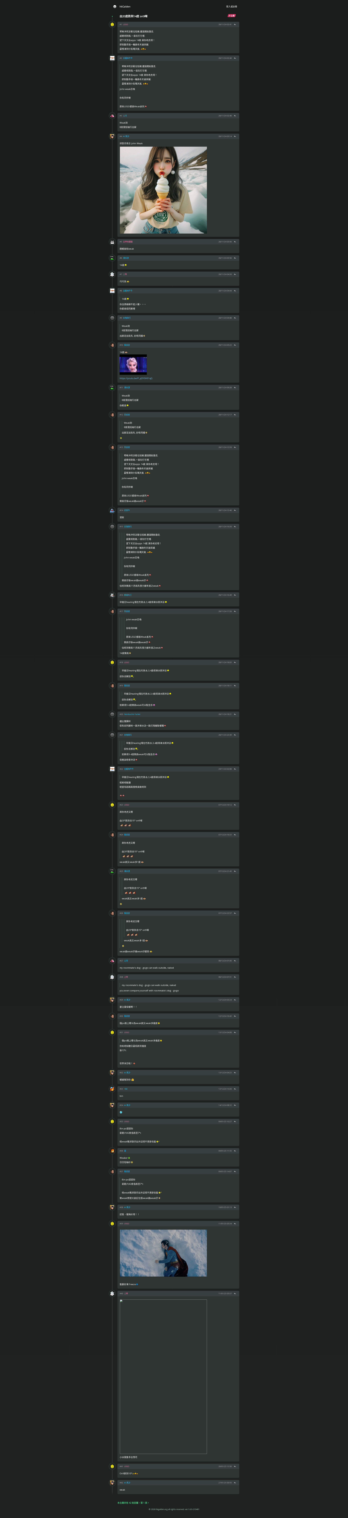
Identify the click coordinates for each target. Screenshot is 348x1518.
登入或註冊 (231, 6)
